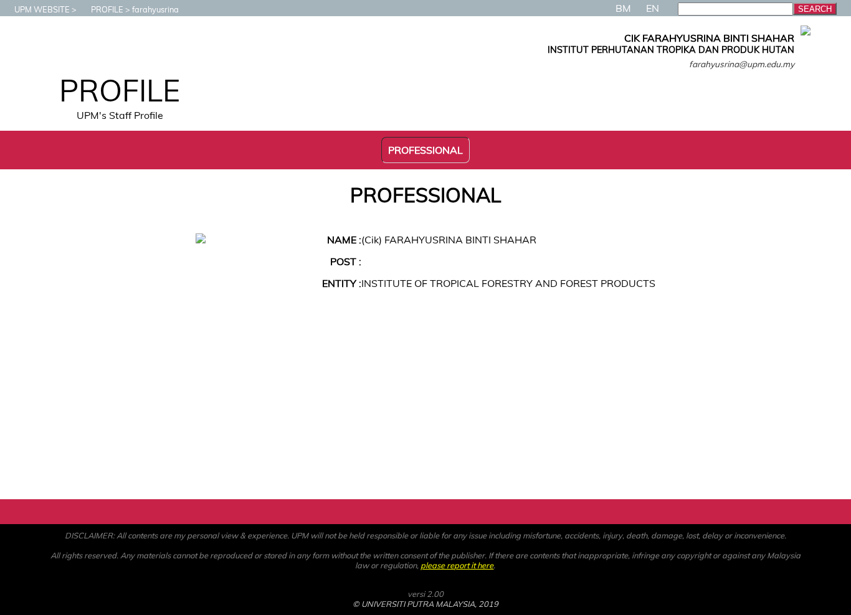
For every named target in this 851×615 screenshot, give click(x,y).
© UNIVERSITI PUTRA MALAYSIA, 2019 (425, 604)
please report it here (457, 565)
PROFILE (107, 9)
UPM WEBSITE (42, 9)
